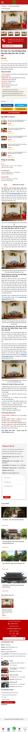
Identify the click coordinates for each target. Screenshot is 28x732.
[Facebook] (10, 633)
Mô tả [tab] (5, 184)
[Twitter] (13, 633)
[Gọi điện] (14, 728)
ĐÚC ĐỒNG (5, 430)
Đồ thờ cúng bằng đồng (13, 6)
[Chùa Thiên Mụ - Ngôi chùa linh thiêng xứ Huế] (14, 556)
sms (25, 731)
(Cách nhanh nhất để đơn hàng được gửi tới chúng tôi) (14, 113)
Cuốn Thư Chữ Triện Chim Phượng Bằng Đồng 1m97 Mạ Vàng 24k (17, 145)
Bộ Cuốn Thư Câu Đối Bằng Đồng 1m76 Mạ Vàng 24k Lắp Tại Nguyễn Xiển (17, 121)
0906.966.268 (18, 679)
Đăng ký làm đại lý (8, 702)
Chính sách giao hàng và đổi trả (9, 695)
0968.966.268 (10, 470)
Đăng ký (7, 497)
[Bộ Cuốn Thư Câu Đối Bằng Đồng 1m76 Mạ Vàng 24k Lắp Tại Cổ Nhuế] (4, 154)
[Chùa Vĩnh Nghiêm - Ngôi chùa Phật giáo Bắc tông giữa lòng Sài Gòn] (14, 534)
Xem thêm (5, 525)
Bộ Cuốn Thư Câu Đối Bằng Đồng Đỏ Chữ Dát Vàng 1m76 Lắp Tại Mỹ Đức (17, 137)
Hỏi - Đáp (4, 697)
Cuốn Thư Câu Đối (5, 8)
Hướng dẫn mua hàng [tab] (18, 184)
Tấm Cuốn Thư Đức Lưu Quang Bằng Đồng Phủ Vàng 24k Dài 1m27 (16, 129)
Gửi (24, 45)
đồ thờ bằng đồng (15, 193)
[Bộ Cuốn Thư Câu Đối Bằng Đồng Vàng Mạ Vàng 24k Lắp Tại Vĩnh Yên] (7, 603)
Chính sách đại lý (6, 699)
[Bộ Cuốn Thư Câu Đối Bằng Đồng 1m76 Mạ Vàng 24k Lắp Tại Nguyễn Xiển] (4, 122)
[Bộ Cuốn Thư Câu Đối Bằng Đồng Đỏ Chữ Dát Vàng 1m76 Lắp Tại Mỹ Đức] (4, 138)
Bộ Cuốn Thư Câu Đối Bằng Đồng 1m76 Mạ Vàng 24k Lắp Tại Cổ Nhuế (17, 153)
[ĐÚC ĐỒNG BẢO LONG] (14, 2)
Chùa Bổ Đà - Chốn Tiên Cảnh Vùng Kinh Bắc (13, 519)
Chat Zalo (21, 105)
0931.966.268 (18, 671)
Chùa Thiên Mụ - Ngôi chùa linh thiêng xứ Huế (13, 563)
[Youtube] (17, 633)
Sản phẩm (3, 6)
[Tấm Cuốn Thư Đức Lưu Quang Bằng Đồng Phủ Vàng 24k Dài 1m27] (4, 130)
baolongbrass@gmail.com (12, 473)
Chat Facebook (7, 105)
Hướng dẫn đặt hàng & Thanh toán (10, 692)
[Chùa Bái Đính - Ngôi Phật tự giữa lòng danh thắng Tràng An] (14, 577)
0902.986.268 (18, 686)
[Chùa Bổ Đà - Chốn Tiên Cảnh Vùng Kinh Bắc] (14, 512)
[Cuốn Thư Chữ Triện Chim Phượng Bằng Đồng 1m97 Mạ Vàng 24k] (4, 146)
